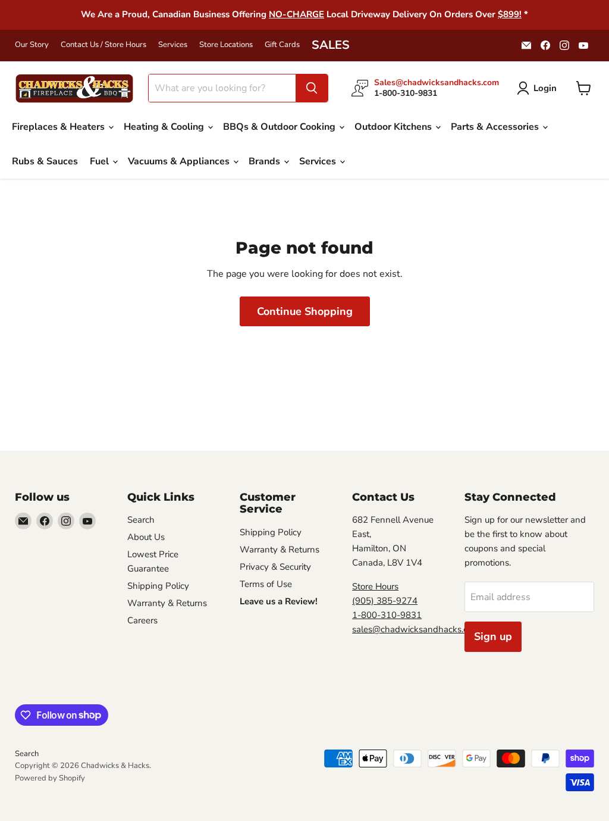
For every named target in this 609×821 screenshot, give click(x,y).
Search (141, 520)
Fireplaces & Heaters (59, 126)
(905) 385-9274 (384, 601)
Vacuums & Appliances (180, 161)
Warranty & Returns (167, 603)
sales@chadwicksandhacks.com (416, 629)
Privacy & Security (275, 567)
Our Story (32, 44)
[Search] (312, 88)
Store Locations (226, 44)
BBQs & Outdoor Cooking (280, 126)
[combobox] (222, 88)
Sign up (493, 636)
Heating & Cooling (165, 126)
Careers (142, 620)
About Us (146, 537)
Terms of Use (266, 584)
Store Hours (375, 586)
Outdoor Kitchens (394, 126)
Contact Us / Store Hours (103, 44)
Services (172, 44)
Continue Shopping (305, 311)
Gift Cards (282, 44)
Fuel (100, 161)
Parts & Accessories (496, 126)
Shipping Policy (158, 586)
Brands (265, 161)
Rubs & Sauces (45, 161)
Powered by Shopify (50, 778)
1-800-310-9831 (387, 615)
